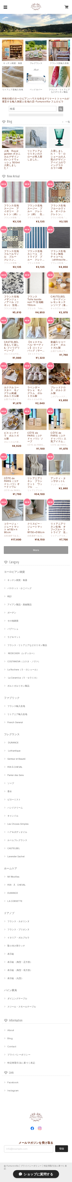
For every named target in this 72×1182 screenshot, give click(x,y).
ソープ (10, 783)
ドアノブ (9, 913)
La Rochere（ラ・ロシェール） (23, 669)
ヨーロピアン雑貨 (14, 571)
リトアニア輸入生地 (17, 714)
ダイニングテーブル (17, 998)
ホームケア (10, 868)
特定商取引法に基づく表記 (21, 1062)
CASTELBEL (13, 848)
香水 (9, 791)
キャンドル (12, 815)
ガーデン (11, 612)
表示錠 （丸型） (15, 978)
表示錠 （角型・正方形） (19, 962)
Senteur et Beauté (16, 758)
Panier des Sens (15, 775)
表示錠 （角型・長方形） (19, 970)
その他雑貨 (12, 620)
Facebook (12, 1082)
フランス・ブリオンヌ (18, 929)
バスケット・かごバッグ (19, 588)
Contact (11, 1046)
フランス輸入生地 (16, 706)
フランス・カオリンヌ (18, 921)
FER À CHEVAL (14, 767)
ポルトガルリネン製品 (18, 685)
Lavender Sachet (16, 856)
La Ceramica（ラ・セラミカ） (22, 677)
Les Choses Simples (18, 824)
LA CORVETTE (14, 901)
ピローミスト (14, 799)
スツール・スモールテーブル (21, 1006)
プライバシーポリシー (18, 1054)
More (36, 550)
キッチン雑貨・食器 (17, 580)
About (10, 1030)
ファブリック (12, 697)
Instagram (13, 1090)
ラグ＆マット (14, 637)
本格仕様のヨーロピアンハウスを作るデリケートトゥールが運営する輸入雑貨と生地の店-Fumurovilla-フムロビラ (35, 100)
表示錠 (10, 953)
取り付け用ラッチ (16, 945)
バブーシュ (12, 629)
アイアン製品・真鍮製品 (19, 604)
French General (15, 722)
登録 (61, 1148)
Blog (10, 1038)
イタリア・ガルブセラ (18, 937)
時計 (9, 596)
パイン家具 (10, 990)
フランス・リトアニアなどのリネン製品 (27, 645)
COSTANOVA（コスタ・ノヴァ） (23, 661)
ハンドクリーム (15, 807)
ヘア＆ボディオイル (17, 832)
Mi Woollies (13, 876)
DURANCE (13, 742)
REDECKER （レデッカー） (21, 653)
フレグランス (12, 734)
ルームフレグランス (17, 840)
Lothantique (13, 750)
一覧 (67, 121)
